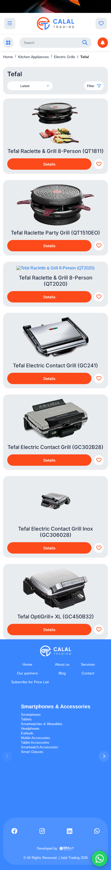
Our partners (27, 673)
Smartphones (31, 715)
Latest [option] (24, 86)
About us (62, 664)
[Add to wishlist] (99, 164)
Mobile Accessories (35, 738)
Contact (88, 673)
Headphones (30, 729)
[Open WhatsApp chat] (99, 858)
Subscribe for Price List (30, 682)
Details (49, 164)
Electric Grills (64, 57)
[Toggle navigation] (9, 23)
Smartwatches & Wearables (41, 724)
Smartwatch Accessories (39, 747)
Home (8, 57)
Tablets (26, 719)
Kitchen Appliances (33, 57)
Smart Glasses (32, 752)
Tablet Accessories (35, 742)
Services (88, 664)
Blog (62, 673)
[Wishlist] (101, 23)
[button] (104, 756)
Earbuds (27, 733)
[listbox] (34, 86)
